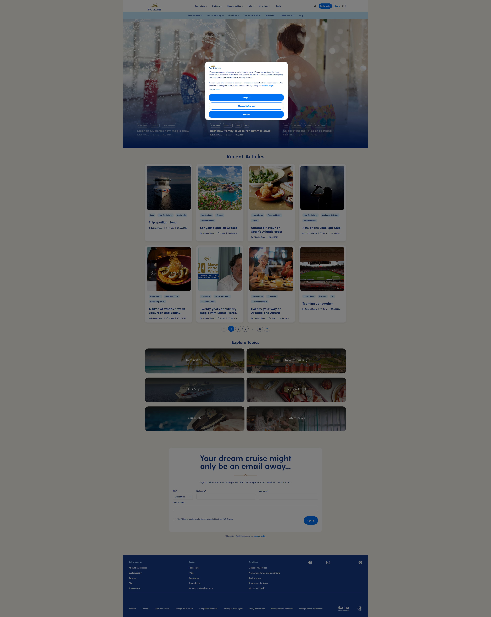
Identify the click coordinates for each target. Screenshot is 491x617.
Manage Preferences (246, 106)
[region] (246, 91)
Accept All (246, 97)
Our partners (214, 89)
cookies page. (268, 85)
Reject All (246, 114)
